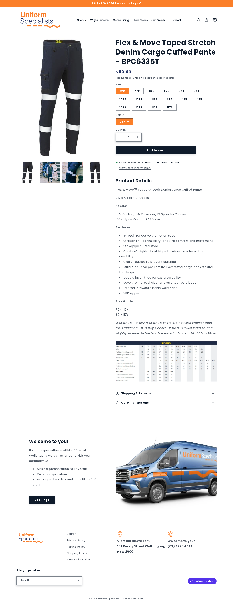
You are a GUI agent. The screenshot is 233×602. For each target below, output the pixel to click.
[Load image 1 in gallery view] (27, 172)
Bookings (42, 500)
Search (71, 534)
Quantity (121, 130)
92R (181, 91)
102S (122, 107)
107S (139, 107)
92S (184, 99)
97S (199, 99)
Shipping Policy (77, 553)
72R (122, 91)
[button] (199, 20)
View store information (135, 168)
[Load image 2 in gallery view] (50, 172)
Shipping (138, 77)
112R (154, 99)
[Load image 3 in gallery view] (72, 172)
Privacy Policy (76, 540)
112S (154, 107)
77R (137, 91)
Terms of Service (78, 559)
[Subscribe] (78, 580)
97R (196, 91)
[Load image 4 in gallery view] (95, 172)
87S (169, 99)
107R (139, 99)
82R (152, 91)
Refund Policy (76, 547)
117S (170, 107)
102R (122, 99)
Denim (124, 122)
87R (166, 91)
